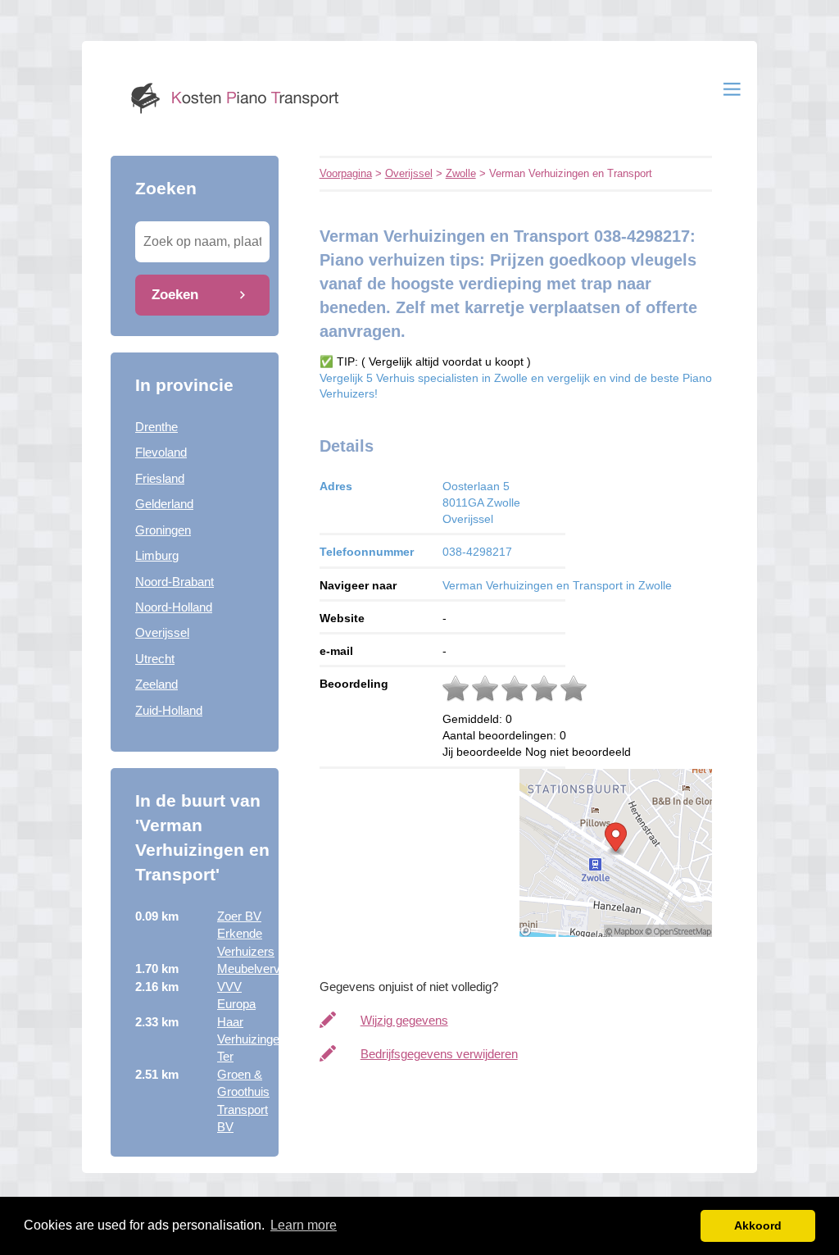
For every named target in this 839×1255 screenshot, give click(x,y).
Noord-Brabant (174, 582)
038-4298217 (477, 551)
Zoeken (175, 294)
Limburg (157, 555)
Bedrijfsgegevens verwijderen (439, 1054)
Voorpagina (346, 173)
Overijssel (162, 632)
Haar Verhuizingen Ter (251, 1039)
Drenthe (156, 427)
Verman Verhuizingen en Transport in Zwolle (557, 585)
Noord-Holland (173, 607)
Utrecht (155, 659)
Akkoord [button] (758, 1225)
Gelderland (164, 504)
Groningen (163, 530)
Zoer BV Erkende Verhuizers (245, 933)
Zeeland (156, 684)
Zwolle (461, 173)
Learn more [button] (303, 1225)
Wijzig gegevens (404, 1020)
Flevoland (161, 452)
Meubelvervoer (257, 968)
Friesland (159, 478)
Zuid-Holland (168, 710)
